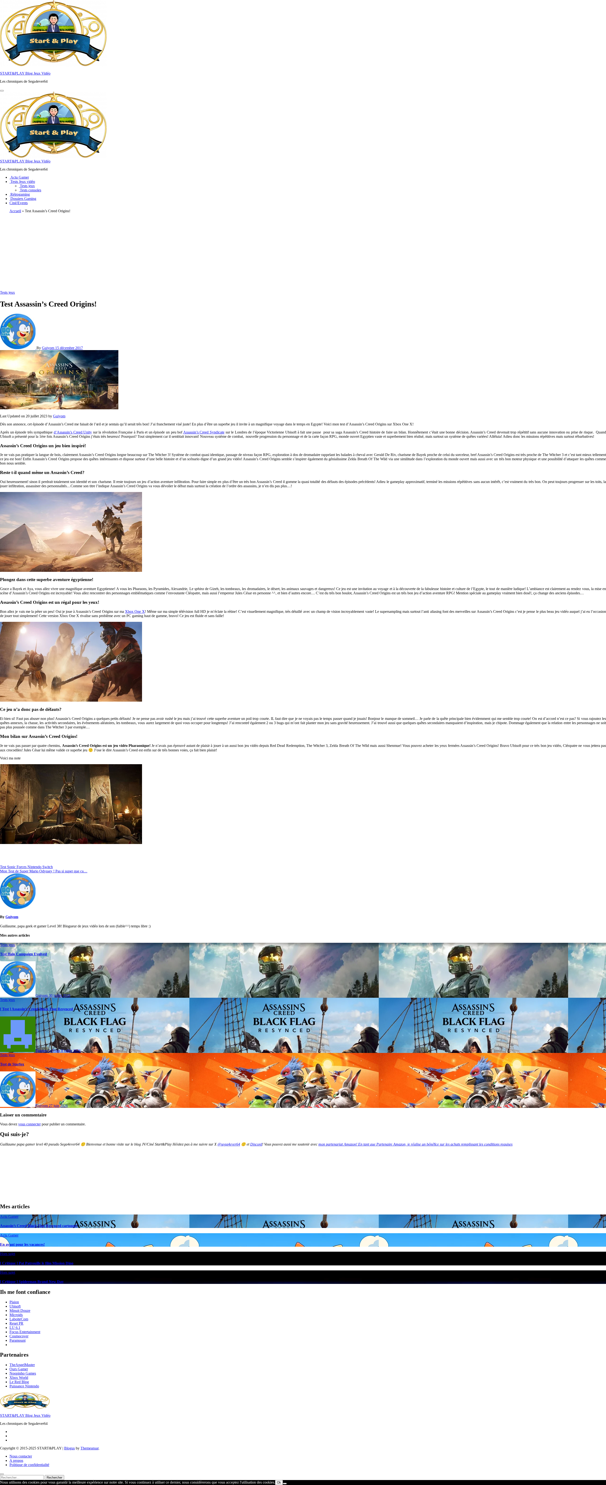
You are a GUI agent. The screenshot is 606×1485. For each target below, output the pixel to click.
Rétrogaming (19, 194)
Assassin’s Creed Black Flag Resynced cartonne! (39, 1226)
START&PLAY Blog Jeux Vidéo (25, 73)
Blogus (69, 1448)
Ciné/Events (18, 203)
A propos (16, 1460)
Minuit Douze (19, 1311)
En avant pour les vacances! (22, 1244)
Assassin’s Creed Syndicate (203, 432)
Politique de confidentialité (29, 1465)
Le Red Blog (19, 1382)
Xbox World (18, 1378)
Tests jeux (27, 186)
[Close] (2, 1474)
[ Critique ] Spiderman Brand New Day (32, 1282)
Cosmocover (18, 1336)
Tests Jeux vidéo (22, 182)
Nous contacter (20, 1456)
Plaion (14, 1302)
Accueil (15, 211)
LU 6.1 (14, 1328)
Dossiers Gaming (22, 199)
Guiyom (48, 348)
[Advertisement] (303, 250)
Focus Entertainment (24, 1332)
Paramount (17, 1340)
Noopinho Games (22, 1373)
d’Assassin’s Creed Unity (73, 432)
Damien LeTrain (48, 1051)
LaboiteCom (18, 1319)
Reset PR (16, 1323)
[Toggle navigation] (2, 90)
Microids (16, 1315)
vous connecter (29, 1124)
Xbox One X (135, 611)
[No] (285, 1483)
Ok (279, 1482)
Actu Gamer (19, 177)
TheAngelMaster (22, 1365)
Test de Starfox (12, 1064)
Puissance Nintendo (24, 1386)
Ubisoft (15, 1306)
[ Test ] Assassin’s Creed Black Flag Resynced (36, 1009)
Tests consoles (30, 190)
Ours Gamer (18, 1369)
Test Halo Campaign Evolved (23, 954)
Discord (256, 1144)
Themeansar (89, 1448)
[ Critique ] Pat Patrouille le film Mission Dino (36, 1263)
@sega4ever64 (229, 1144)
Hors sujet (7, 1254)
